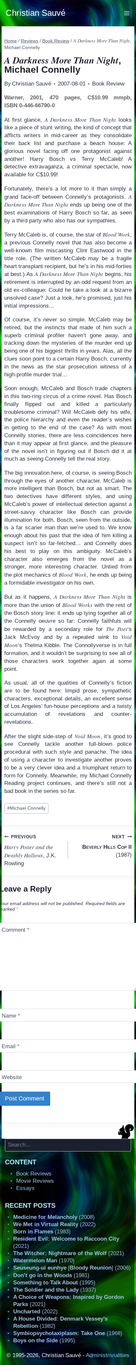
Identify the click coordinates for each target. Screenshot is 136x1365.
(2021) (68, 1253)
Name (11, 1016)
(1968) (67, 1333)
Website (12, 1077)
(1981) (51, 1275)
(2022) (54, 1224)
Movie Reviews (35, 1181)
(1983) (42, 1231)
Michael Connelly (26, 808)
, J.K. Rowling (30, 850)
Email (10, 1046)
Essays (25, 1188)
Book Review (108, 84)
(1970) (44, 1260)
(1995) (54, 1282)
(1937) (54, 1290)
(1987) (107, 846)
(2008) (54, 1217)
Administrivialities (107, 1355)
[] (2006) (72, 1268)
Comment (15, 930)
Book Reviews (33, 1174)
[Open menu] (127, 13)
